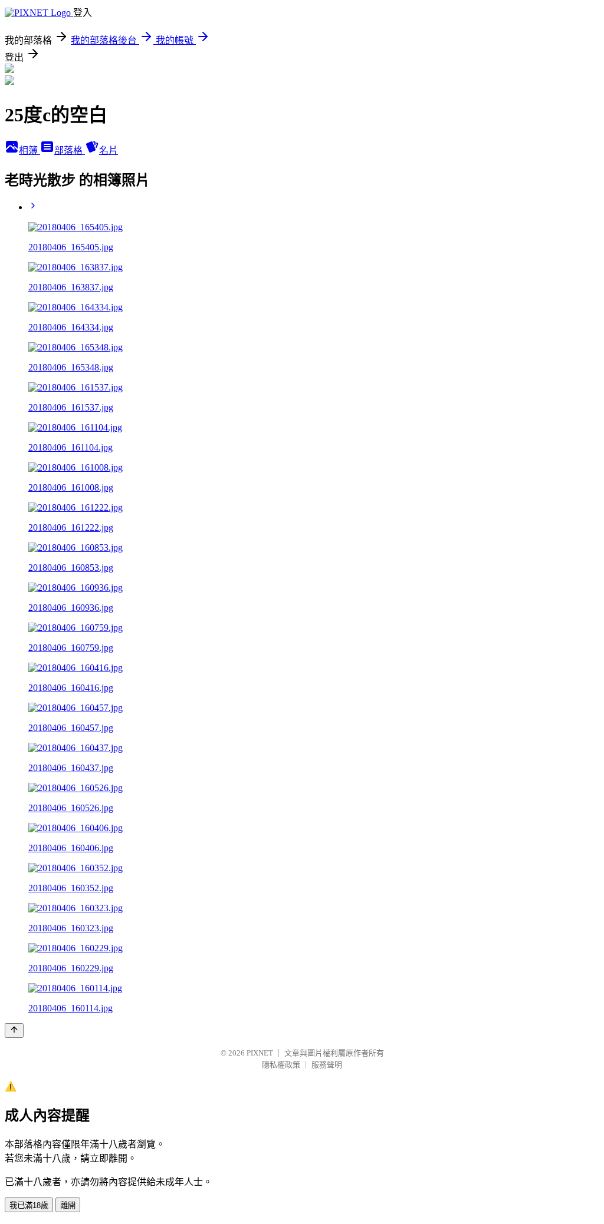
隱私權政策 (281, 1064)
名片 (108, 150)
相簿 (29, 150)
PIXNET (260, 1052)
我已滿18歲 (28, 1205)
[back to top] (14, 1030)
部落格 (69, 150)
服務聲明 (326, 1064)
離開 (68, 1205)
